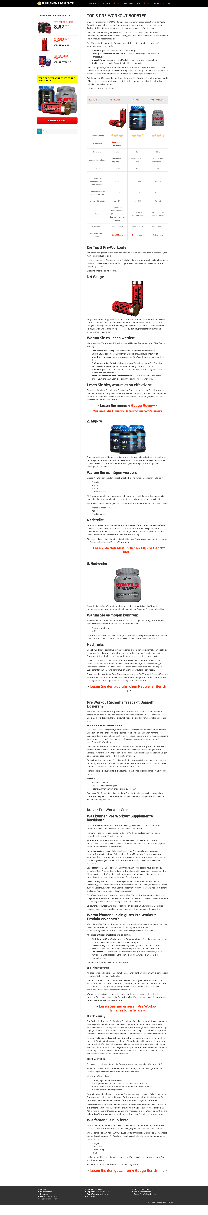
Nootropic (44, 1194)
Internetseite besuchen (117, 143)
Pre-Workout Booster (48, 1196)
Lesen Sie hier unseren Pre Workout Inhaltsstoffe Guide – (128, 1008)
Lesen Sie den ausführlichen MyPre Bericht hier (129, 550)
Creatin (43, 1189)
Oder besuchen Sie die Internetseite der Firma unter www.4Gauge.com (127, 411)
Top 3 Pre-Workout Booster (98, 1191)
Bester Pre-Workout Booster (145, 1194)
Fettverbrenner (46, 1191)
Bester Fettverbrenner (142, 1191)
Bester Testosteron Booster (145, 1189)
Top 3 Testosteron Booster (127, 3)
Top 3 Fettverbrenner (100, 3)
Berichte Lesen (57, 120)
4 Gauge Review (141, 405)
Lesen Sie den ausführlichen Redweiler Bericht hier (129, 688)
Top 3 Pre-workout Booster (157, 3)
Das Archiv (91, 1196)
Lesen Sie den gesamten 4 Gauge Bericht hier (128, 1170)
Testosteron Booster (48, 1199)
